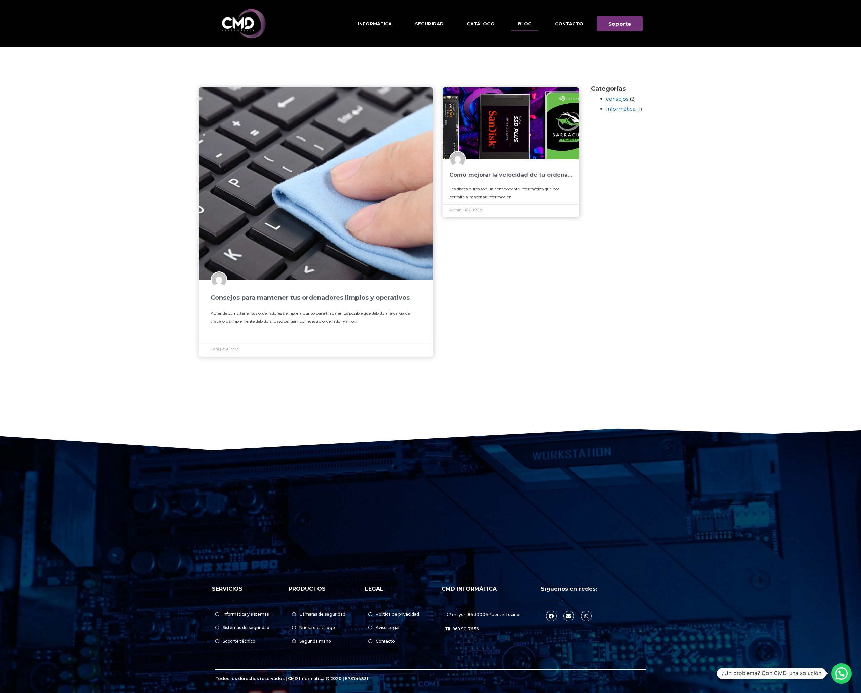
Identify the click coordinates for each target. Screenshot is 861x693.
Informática (621, 109)
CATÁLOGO (481, 23)
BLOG (525, 23)
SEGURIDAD (429, 23)
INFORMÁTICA (375, 23)
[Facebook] (551, 616)
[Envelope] (568, 616)
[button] (620, 23)
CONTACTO (569, 23)
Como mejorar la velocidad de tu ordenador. (514, 175)
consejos (617, 99)
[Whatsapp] (586, 616)
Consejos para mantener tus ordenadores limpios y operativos (310, 297)
